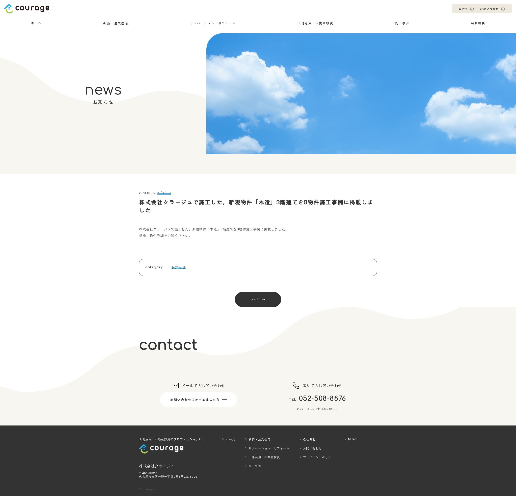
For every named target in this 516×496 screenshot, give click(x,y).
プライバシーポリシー (319, 457)
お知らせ (164, 193)
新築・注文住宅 (260, 439)
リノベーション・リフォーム (269, 448)
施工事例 (255, 466)
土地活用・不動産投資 (264, 457)
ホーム (230, 439)
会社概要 (309, 439)
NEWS (353, 439)
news (463, 9)
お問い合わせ (489, 9)
